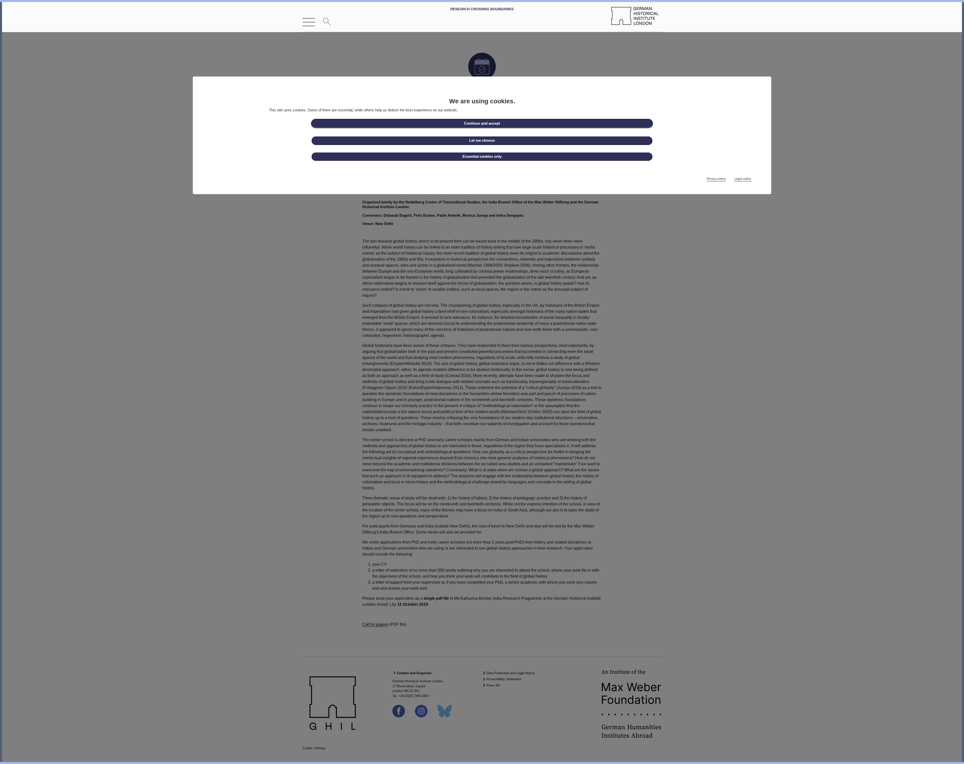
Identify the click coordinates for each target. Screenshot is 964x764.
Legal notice (742, 179)
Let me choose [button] (482, 140)
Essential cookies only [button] (482, 156)
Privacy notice (716, 179)
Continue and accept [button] (482, 123)
